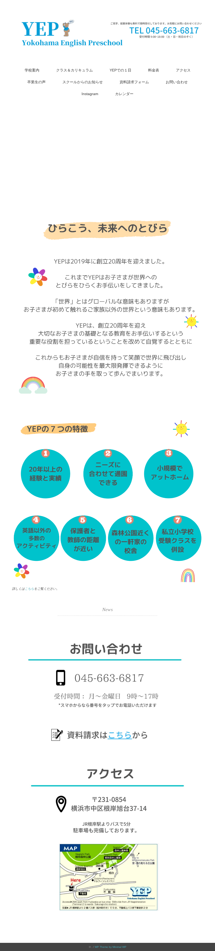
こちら (29, 589)
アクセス (183, 70)
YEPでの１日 (120, 70)
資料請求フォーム (134, 82)
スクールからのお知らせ (82, 82)
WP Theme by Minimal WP (110, 946)
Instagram (90, 94)
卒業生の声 (36, 82)
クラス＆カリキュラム (74, 70)
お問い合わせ (177, 82)
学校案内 (32, 70)
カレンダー (124, 94)
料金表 (153, 70)
